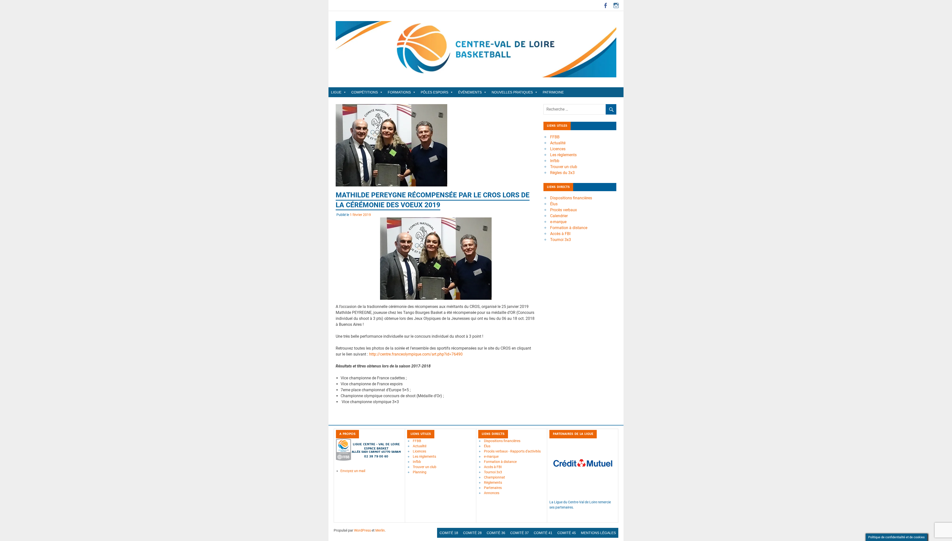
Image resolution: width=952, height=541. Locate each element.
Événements (470, 92)
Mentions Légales (598, 533)
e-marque (558, 221)
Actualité (557, 143)
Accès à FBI (560, 233)
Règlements (493, 482)
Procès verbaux (563, 210)
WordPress (362, 530)
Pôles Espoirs (434, 92)
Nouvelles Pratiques (512, 92)
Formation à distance (568, 227)
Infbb (554, 160)
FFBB (555, 137)
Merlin (380, 530)
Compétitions (364, 92)
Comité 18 (449, 533)
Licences (557, 149)
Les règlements (563, 154)
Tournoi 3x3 (560, 239)
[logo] (369, 459)
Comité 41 (543, 533)
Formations (399, 92)
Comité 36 (496, 533)
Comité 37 (519, 533)
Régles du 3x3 (562, 172)
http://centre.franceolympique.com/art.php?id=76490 (416, 354)
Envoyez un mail (352, 471)
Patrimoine (553, 92)
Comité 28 (472, 533)
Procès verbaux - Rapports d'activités (512, 451)
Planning (419, 472)
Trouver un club (563, 166)
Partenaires (493, 488)
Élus (554, 204)
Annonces (491, 493)
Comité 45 (566, 533)
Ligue (336, 92)
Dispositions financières (571, 198)
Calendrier (559, 215)
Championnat (494, 477)
